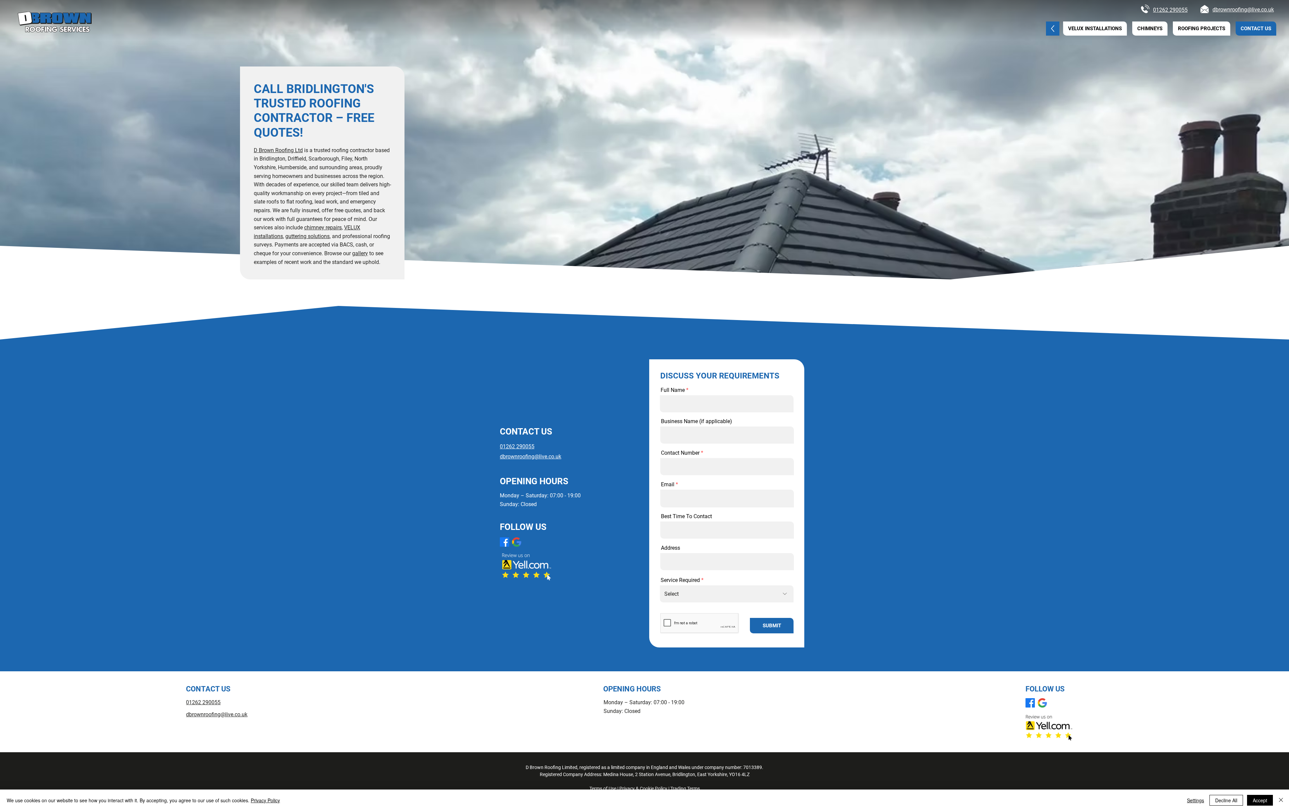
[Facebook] (504, 542)
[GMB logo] (516, 542)
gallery (360, 253)
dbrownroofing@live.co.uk (1243, 9)
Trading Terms (685, 788)
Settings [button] (1195, 800)
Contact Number (680, 453)
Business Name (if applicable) (696, 421)
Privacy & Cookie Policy (643, 788)
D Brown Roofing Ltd (278, 150)
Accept (1260, 800)
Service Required (680, 580)
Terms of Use (602, 788)
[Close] (1281, 800)
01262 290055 (1170, 10)
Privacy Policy (265, 800)
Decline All (1226, 800)
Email (667, 484)
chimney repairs (323, 227)
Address (670, 548)
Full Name (673, 390)
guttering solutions (307, 236)
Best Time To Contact (686, 516)
